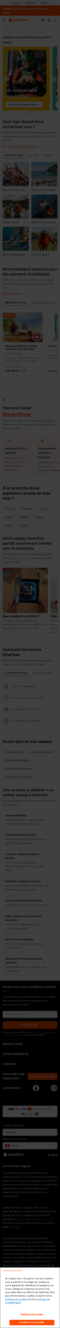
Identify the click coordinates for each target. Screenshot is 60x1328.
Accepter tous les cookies (32, 1322)
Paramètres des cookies (32, 1314)
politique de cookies (16, 1299)
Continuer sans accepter (12, 1270)
